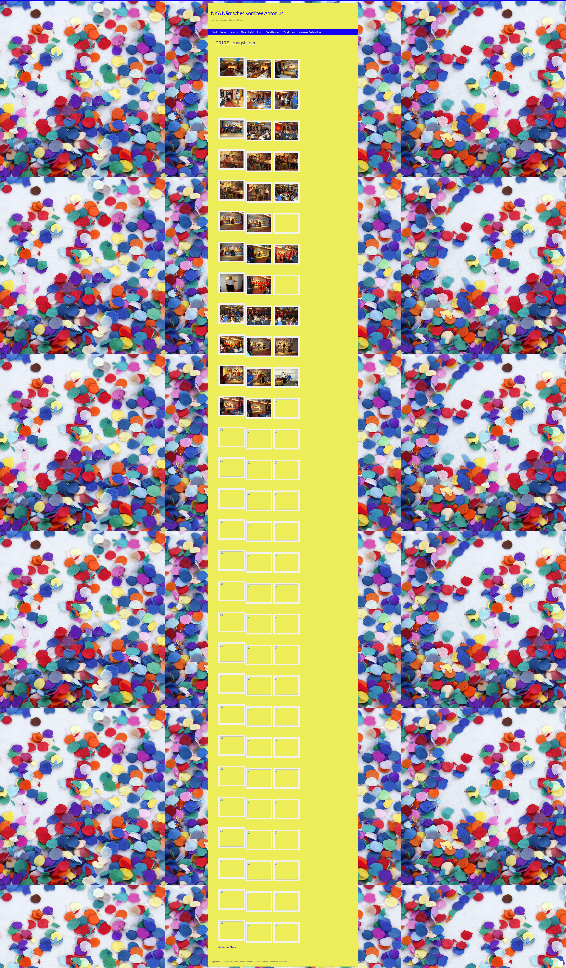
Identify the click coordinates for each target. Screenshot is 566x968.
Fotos (260, 32)
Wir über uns (289, 32)
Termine (224, 32)
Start (214, 32)
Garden (234, 32)
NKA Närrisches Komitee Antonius (247, 13)
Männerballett (247, 32)
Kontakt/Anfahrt (273, 32)
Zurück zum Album (227, 947)
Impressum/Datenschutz (310, 32)
